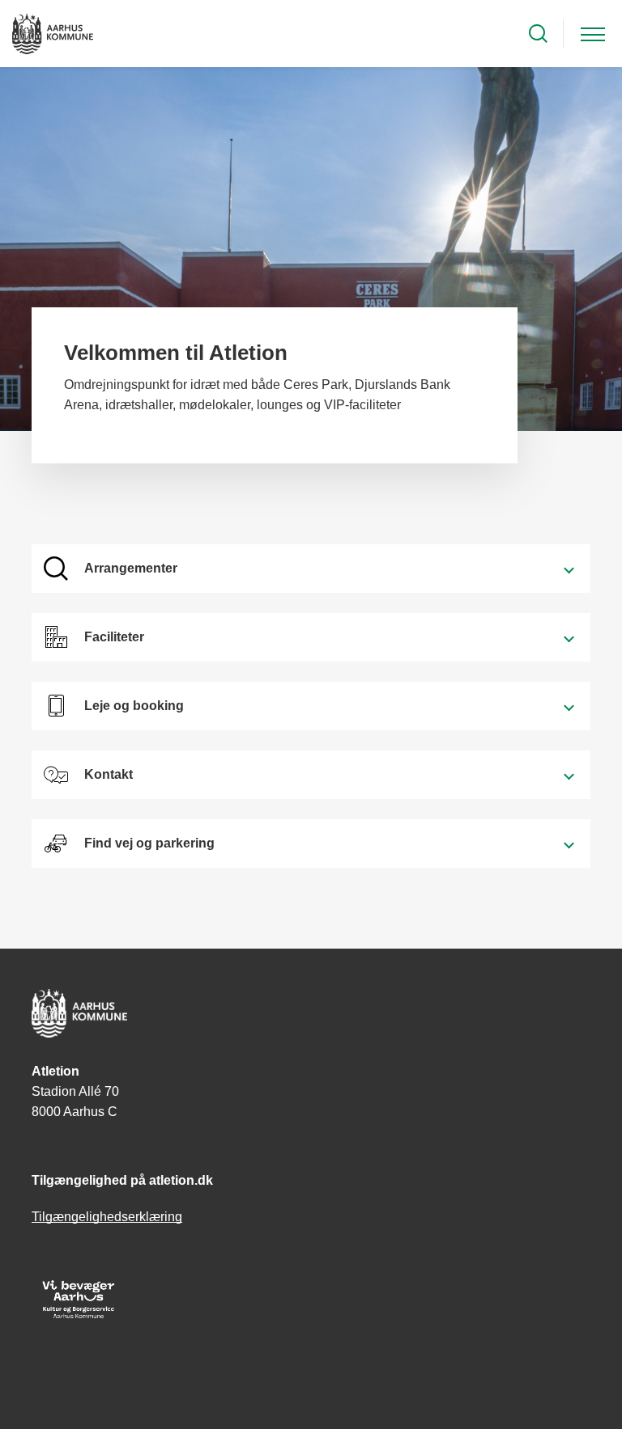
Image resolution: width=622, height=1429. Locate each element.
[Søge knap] (538, 33)
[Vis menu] (593, 33)
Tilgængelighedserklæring (107, 1217)
